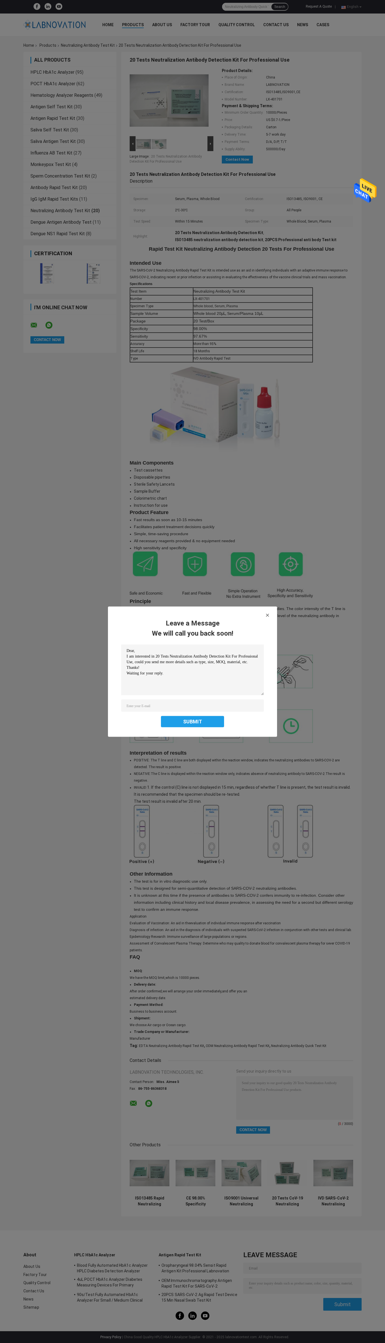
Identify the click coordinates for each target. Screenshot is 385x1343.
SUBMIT (192, 721)
